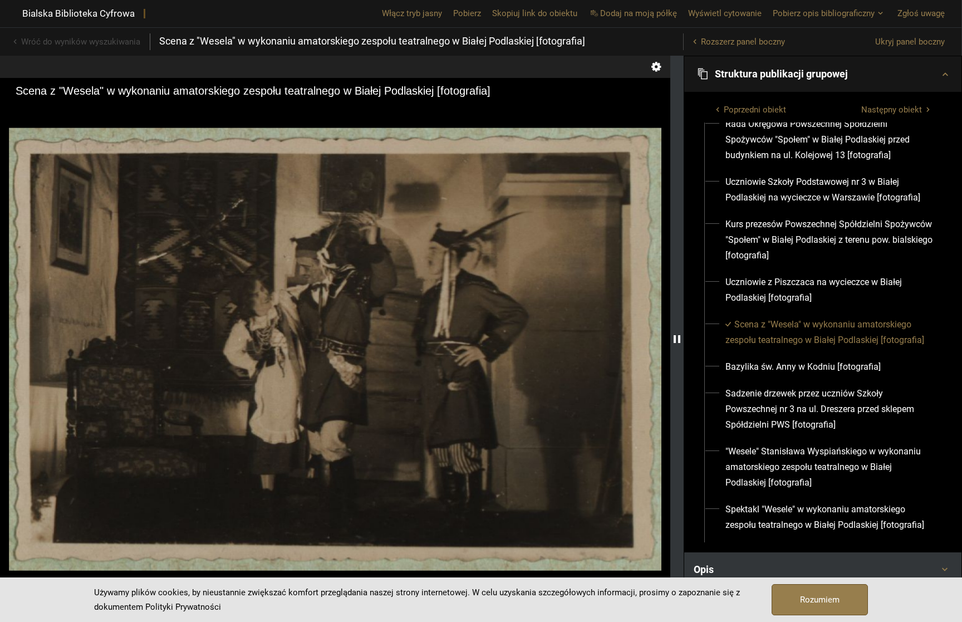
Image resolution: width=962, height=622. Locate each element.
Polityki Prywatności (183, 607)
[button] (822, 74)
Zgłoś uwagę (921, 13)
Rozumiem (820, 600)
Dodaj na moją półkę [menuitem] (638, 13)
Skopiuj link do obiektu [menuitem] (534, 13)
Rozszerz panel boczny (743, 42)
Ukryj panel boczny (910, 42)
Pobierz (467, 13)
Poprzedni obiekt (755, 110)
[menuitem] (829, 139)
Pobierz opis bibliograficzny (824, 13)
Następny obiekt (891, 110)
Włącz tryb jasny (412, 13)
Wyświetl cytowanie (725, 13)
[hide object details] (677, 339)
